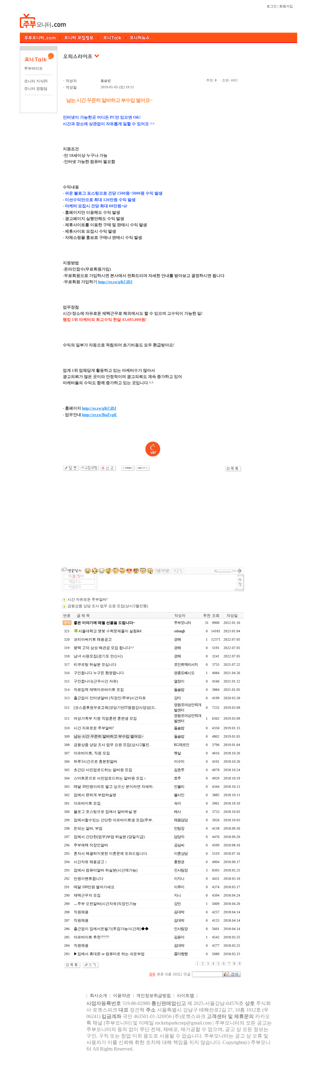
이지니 (179, 878)
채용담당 (181, 820)
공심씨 (179, 845)
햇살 (177, 753)
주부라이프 (33, 68)
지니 (177, 895)
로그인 (272, 6)
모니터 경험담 (35, 88)
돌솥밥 (106, 80)
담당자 (179, 837)
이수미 (179, 761)
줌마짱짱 (181, 954)
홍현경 (179, 862)
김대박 (179, 912)
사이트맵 (185, 995)
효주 (177, 778)
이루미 (179, 887)
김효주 (179, 770)
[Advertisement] (152, 519)
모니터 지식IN (36, 81)
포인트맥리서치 (186, 664)
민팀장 (179, 828)
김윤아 (179, 937)
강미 (177, 698)
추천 (207, 615)
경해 (177, 639)
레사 (177, 812)
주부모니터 (182, 623)
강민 (177, 904)
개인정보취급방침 (153, 995)
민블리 (179, 786)
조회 (215, 615)
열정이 (179, 681)
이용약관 (121, 995)
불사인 (179, 795)
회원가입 (286, 6)
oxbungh (179, 631)
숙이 (177, 803)
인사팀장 (181, 870)
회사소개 (98, 995)
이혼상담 (181, 853)
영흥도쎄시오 (184, 673)
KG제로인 (181, 745)
